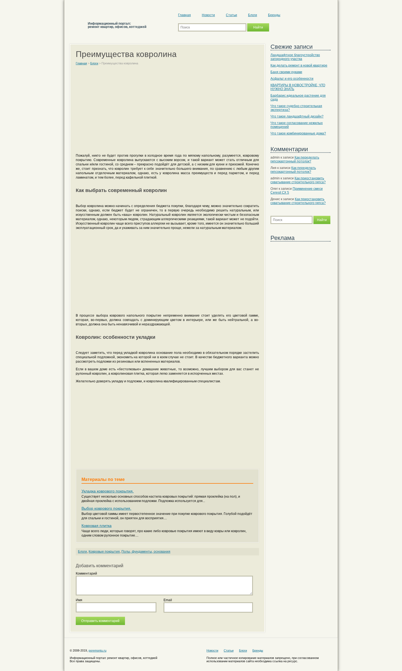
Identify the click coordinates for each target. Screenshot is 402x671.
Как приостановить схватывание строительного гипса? (298, 180)
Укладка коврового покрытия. (107, 491)
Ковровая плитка (96, 525)
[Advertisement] (167, 111)
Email (168, 600)
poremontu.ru (97, 650)
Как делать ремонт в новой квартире (298, 65)
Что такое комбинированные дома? (298, 133)
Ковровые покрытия (104, 552)
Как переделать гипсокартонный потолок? (294, 159)
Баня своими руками (286, 72)
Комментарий (86, 573)
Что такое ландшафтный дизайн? (297, 116)
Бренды (274, 15)
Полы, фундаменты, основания (145, 552)
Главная (184, 15)
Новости (208, 15)
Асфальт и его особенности (291, 79)
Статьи (231, 15)
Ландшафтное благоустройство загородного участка (295, 57)
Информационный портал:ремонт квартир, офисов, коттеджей (117, 25)
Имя (79, 600)
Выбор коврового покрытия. (106, 508)
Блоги (252, 15)
